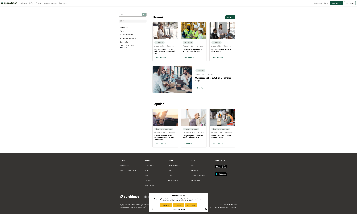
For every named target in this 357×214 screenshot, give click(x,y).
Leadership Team (149, 165)
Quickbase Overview (174, 165)
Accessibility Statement (230, 205)
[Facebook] (145, 196)
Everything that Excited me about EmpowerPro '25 (193, 137)
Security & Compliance (221, 207)
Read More (160, 57)
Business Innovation (126, 34)
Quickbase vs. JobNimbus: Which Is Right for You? (192, 50)
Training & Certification (198, 175)
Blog (192, 165)
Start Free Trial (336, 3)
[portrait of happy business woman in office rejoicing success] (193, 117)
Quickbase (159, 42)
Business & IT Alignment (128, 38)
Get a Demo (350, 3)
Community (63, 3)
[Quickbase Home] (129, 197)
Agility (122, 31)
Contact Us (318, 3)
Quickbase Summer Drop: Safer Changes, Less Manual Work (164, 51)
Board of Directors (149, 185)
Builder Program (173, 180)
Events (146, 175)
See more (230, 17)
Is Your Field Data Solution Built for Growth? (221, 137)
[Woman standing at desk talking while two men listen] (222, 30)
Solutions (23, 3)
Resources (46, 3)
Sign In (326, 3)
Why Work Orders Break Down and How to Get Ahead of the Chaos (164, 138)
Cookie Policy (195, 180)
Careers (146, 170)
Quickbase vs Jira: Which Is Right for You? (221, 50)
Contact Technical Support (128, 170)
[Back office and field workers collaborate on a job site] (193, 30)
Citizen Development (127, 46)
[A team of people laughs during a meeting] (172, 79)
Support (54, 3)
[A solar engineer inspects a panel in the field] (165, 117)
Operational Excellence (164, 129)
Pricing (38, 3)
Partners (170, 175)
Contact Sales (124, 165)
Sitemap (234, 207)
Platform (31, 3)
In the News (147, 180)
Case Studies (124, 42)
